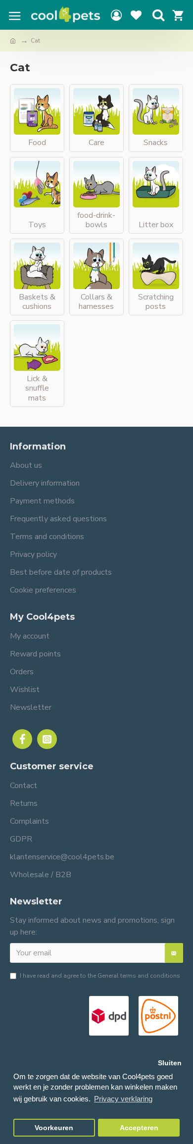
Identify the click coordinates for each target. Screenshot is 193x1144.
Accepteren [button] (139, 1128)
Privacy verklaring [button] (123, 1098)
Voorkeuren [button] (54, 1128)
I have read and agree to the (100, 976)
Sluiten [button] (170, 1063)
